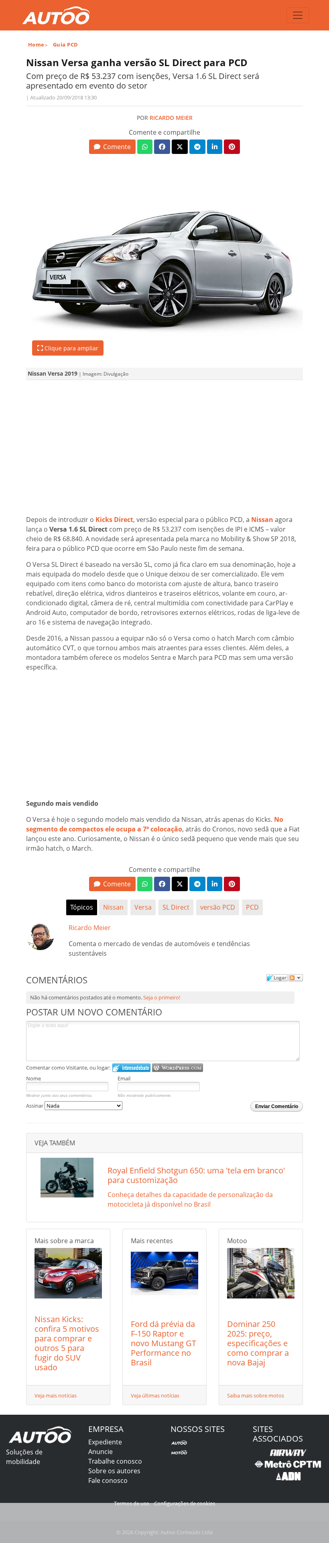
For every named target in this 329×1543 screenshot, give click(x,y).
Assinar (35, 1105)
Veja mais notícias (56, 1395)
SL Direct (175, 907)
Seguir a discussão (295, 977)
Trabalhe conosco (115, 1461)
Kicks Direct (114, 519)
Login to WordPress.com (177, 1068)
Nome (33, 1078)
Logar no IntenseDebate (131, 1068)
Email (124, 1078)
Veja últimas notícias (155, 1395)
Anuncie (100, 1451)
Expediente (105, 1442)
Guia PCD (65, 44)
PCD (252, 907)
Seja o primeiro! (161, 997)
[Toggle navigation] (297, 15)
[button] (112, 147)
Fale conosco (108, 1480)
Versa (143, 907)
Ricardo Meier (171, 117)
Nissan (262, 519)
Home (36, 44)
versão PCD (217, 907)
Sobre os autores (114, 1470)
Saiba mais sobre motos (255, 1395)
